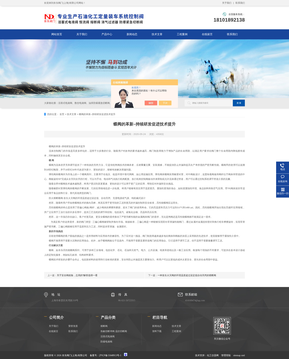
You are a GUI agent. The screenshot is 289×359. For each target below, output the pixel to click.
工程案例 (182, 34)
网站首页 (56, 34)
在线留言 (207, 34)
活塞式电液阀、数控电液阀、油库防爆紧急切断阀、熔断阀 (88, 103)
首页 (62, 114)
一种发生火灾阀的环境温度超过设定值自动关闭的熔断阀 (187, 275)
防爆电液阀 (106, 341)
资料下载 (157, 331)
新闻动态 (132, 34)
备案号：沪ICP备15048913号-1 (105, 355)
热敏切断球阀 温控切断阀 (114, 331)
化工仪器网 (213, 355)
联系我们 (240, 3)
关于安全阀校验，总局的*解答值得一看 (77, 275)
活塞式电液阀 (108, 336)
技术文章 (157, 34)
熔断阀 (104, 326)
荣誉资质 (73, 326)
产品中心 (107, 34)
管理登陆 (226, 355)
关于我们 (226, 3)
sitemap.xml (239, 355)
